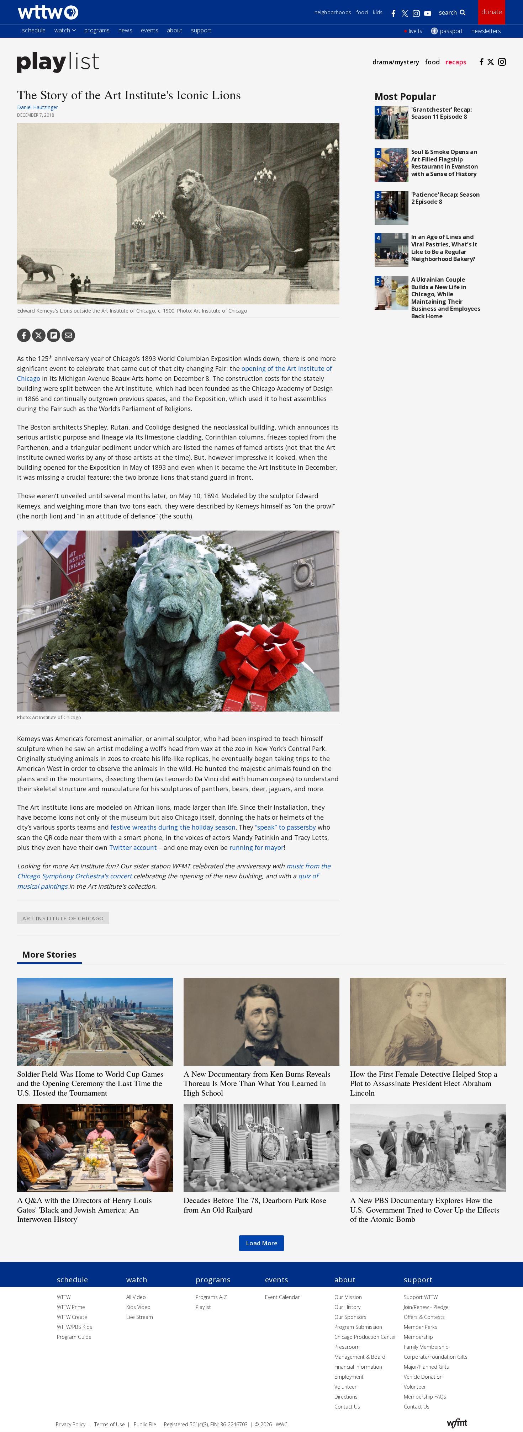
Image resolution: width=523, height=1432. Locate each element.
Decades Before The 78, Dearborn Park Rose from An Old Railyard (255, 1204)
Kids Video (138, 1307)
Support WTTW (421, 1297)
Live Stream (139, 1317)
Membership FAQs (425, 1396)
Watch (62, 30)
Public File (145, 1424)
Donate (491, 11)
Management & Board (359, 1356)
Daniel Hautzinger (37, 107)
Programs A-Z (211, 1297)
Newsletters (486, 31)
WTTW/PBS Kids (74, 1327)
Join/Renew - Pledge (426, 1307)
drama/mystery (396, 62)
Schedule (34, 30)
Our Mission (348, 1297)
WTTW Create (72, 1317)
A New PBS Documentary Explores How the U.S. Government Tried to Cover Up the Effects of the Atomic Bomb (425, 1209)
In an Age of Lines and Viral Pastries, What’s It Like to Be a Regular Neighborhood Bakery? (444, 248)
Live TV (415, 31)
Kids (377, 12)
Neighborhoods (333, 12)
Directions (346, 1396)
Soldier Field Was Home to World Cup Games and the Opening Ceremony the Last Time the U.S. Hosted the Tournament (90, 1083)
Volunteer (345, 1386)
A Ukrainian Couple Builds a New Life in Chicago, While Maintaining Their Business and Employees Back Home (446, 297)
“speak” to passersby (285, 827)
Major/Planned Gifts (426, 1366)
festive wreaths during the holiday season (173, 827)
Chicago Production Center (365, 1336)
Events (149, 30)
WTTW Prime (71, 1307)
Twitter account (133, 847)
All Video (136, 1297)
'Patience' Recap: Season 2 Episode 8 (445, 198)
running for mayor (256, 847)
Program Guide (74, 1336)
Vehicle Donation (423, 1376)
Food (362, 12)
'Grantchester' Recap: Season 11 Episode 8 (441, 113)
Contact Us (347, 1406)
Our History (347, 1307)
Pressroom (347, 1346)
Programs (97, 30)
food (432, 62)
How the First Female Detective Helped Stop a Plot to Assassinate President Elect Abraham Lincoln (423, 1083)
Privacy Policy (70, 1424)
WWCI (282, 1424)
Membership (418, 1336)
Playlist (203, 1307)
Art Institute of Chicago (63, 917)
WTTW (63, 1297)
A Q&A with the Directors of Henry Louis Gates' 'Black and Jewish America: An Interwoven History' (84, 1209)
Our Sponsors (350, 1317)
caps (455, 62)
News (125, 30)
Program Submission (358, 1327)
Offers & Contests (424, 1317)
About (175, 30)
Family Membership (426, 1346)
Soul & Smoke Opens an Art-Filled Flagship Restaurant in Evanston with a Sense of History (444, 163)
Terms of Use (109, 1424)
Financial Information (358, 1366)
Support (201, 30)
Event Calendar (282, 1297)
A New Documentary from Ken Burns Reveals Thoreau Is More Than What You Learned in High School (257, 1083)
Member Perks (420, 1327)
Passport (451, 31)
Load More (262, 1243)
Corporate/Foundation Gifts (435, 1356)
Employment (349, 1376)
